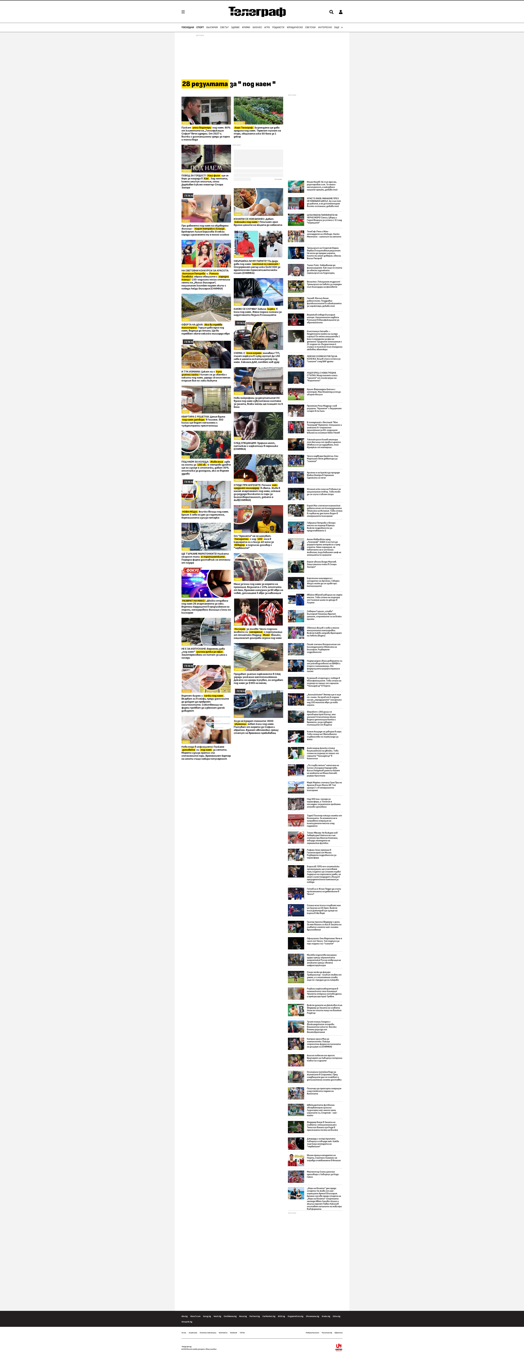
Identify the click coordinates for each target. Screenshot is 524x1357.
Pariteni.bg (254, 1316)
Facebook (233, 1333)
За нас (183, 1333)
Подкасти (278, 27)
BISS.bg (281, 1316)
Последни (187, 27)
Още (336, 27)
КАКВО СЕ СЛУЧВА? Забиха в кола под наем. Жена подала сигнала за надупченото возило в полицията (258, 312)
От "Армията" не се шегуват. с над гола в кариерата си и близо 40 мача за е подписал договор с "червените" (254, 542)
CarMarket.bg (268, 1316)
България (212, 27)
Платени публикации (208, 1333)
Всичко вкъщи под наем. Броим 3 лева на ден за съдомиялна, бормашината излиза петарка (205, 514)
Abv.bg (184, 1316)
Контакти (223, 1333)
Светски (310, 27)
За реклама (193, 1333)
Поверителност (312, 1333)
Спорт (200, 27)
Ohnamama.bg (312, 1316)
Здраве (235, 27)
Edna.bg (336, 1316)
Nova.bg (243, 1316)
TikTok (242, 1333)
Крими (246, 27)
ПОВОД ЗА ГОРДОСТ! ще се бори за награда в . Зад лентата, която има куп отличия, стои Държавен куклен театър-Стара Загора (204, 181)
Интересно (325, 27)
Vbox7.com (195, 1316)
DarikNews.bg (230, 1316)
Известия (339, 1333)
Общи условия (211, 1349)
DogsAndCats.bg (295, 1316)
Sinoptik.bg (186, 1322)
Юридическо (295, 27)
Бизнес (257, 27)
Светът (224, 27)
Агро (267, 27)
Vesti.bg (217, 1316)
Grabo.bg (326, 1316)
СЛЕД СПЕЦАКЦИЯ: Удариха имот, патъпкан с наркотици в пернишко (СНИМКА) (256, 446)
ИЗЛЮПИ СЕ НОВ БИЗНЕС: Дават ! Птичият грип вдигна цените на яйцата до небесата (258, 222)
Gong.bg (207, 1316)
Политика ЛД (327, 1333)
